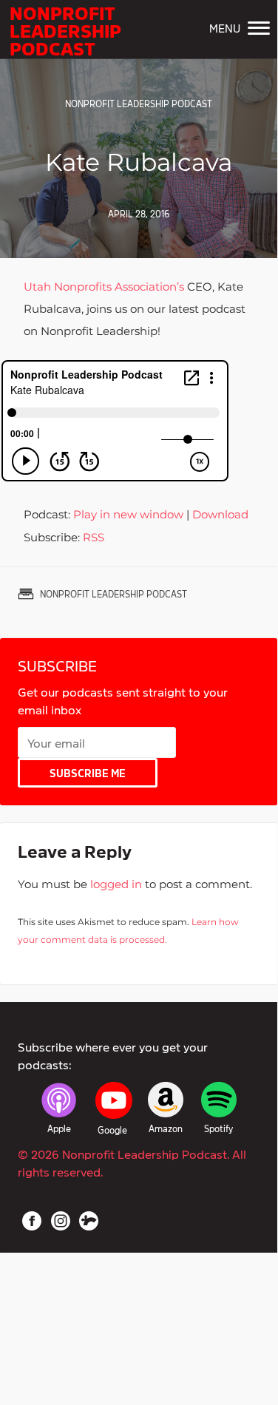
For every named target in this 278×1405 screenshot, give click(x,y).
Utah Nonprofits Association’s (104, 287)
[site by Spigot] (88, 1220)
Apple (59, 1128)
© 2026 (132, 1162)
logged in (116, 884)
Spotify (218, 1128)
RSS (93, 537)
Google (112, 1130)
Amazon (166, 1128)
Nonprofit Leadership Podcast (65, 29)
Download (220, 514)
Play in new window (128, 514)
